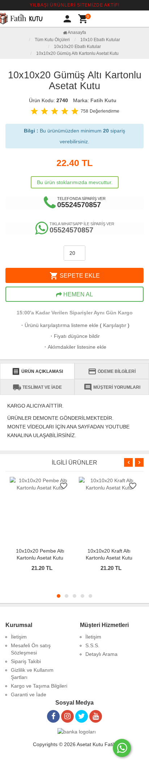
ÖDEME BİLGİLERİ (112, 371)
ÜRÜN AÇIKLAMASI (37, 371)
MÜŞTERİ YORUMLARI (112, 387)
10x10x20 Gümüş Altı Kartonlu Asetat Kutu (77, 53)
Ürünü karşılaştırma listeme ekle (59, 325)
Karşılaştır (114, 325)
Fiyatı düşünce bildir (74, 336)
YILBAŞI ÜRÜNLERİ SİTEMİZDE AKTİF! (74, 5)
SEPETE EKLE (75, 275)
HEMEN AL (77, 294)
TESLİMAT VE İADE (37, 387)
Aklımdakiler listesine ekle (74, 347)
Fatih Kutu (103, 100)
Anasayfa (76, 32)
